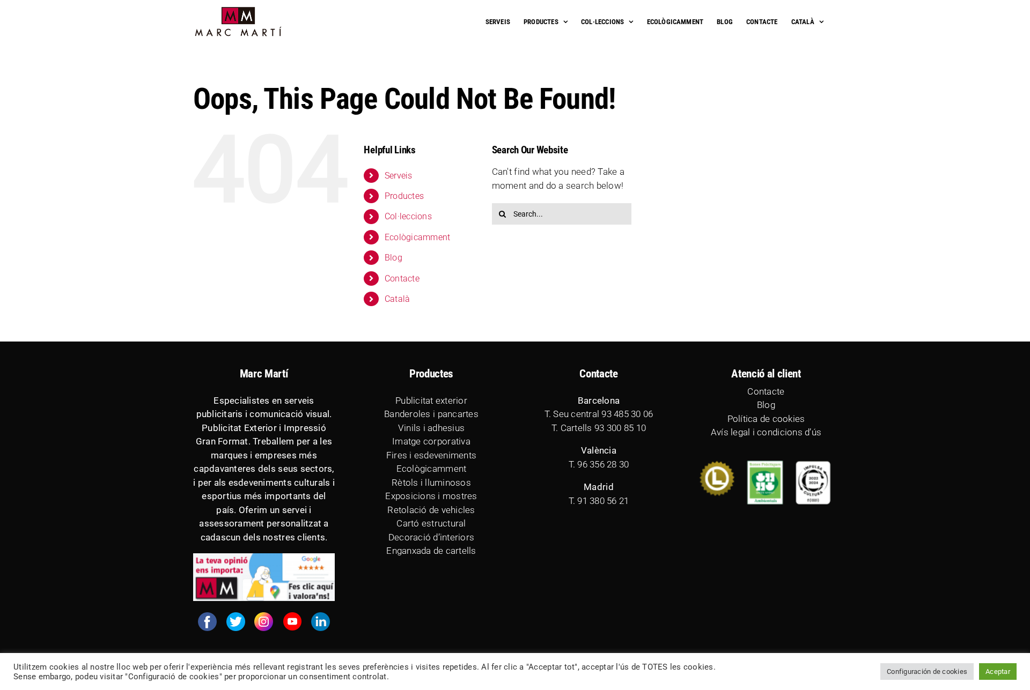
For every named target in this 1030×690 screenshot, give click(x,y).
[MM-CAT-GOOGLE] (264, 557)
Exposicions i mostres (431, 496)
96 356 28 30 (603, 464)
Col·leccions (408, 216)
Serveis (399, 175)
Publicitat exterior (431, 400)
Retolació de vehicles (431, 509)
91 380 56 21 (603, 500)
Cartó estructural (431, 523)
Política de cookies (766, 418)
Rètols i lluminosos (431, 482)
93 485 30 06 (627, 414)
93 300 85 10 (620, 427)
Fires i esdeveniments (431, 455)
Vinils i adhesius (431, 427)
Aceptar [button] (997, 671)
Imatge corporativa (431, 441)
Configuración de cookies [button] (927, 671)
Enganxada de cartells (431, 550)
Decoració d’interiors (431, 537)
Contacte (402, 278)
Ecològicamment (418, 237)
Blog (393, 258)
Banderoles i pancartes (431, 414)
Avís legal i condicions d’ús (766, 432)
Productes (404, 196)
